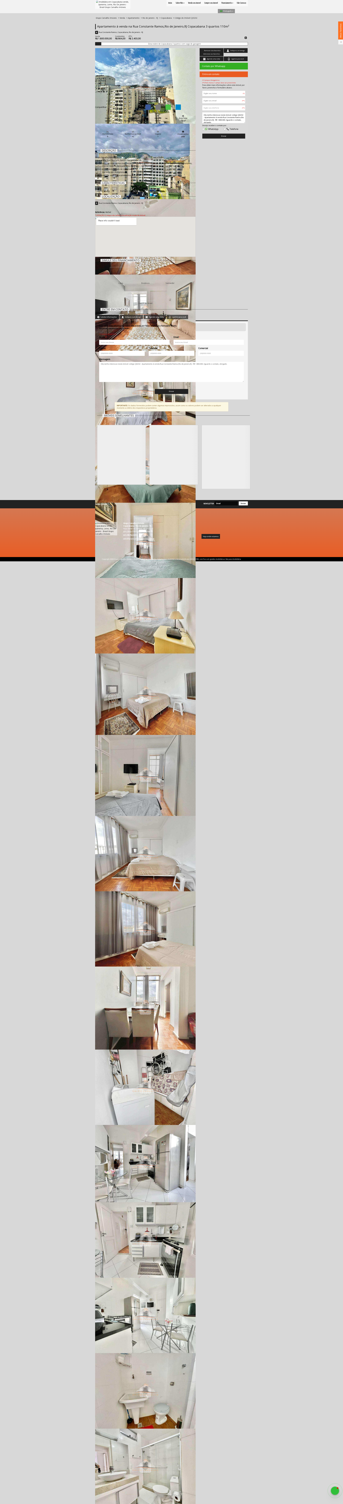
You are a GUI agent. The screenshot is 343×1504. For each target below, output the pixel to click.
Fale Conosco (241, 3)
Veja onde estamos (211, 536)
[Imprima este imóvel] (246, 37)
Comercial (203, 348)
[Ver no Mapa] (97, 32)
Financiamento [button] (226, 3)
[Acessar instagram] (110, 504)
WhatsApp (213, 129)
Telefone (233, 129)
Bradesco (145, 283)
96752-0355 (130, 535)
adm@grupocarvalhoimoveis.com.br (138, 538)
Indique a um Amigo (132, 317)
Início (170, 3)
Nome (102, 337)
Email (176, 337)
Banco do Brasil (145, 303)
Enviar (223, 136)
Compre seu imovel (211, 3)
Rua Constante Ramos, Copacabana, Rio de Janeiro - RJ (121, 32)
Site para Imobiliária (233, 559)
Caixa (120, 283)
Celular (102, 348)
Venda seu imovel (194, 3)
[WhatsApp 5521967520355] (335, 1491)
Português (227, 11)
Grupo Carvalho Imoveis (123, 559)
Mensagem (104, 359)
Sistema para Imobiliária (166, 559)
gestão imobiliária (217, 559)
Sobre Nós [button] (179, 3)
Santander (170, 283)
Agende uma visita (156, 317)
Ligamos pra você (179, 317)
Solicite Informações (108, 317)
